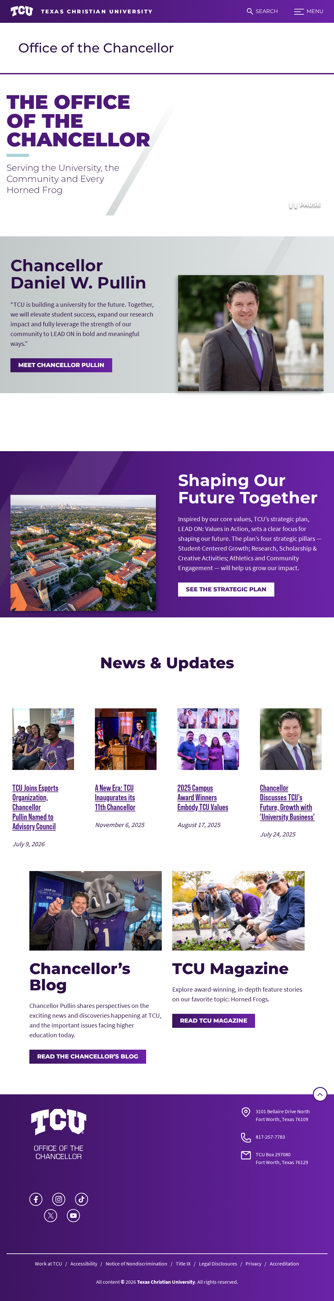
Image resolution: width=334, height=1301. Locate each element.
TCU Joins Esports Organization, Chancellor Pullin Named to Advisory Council (35, 807)
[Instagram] (58, 1199)
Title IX (183, 1263)
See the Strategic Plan (226, 589)
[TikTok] (81, 1199)
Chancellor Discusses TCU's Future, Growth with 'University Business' (287, 802)
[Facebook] (35, 1199)
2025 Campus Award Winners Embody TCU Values (202, 797)
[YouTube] (73, 1215)
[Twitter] (50, 1215)
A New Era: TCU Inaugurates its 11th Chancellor (115, 797)
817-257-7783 (270, 1136)
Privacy (253, 1263)
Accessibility (83, 1263)
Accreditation (284, 1263)
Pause (304, 204)
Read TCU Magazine (213, 1020)
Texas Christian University (166, 1282)
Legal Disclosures (218, 1263)
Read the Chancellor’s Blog (87, 1056)
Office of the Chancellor (96, 48)
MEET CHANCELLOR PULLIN (61, 365)
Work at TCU (48, 1263)
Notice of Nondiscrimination (136, 1263)
